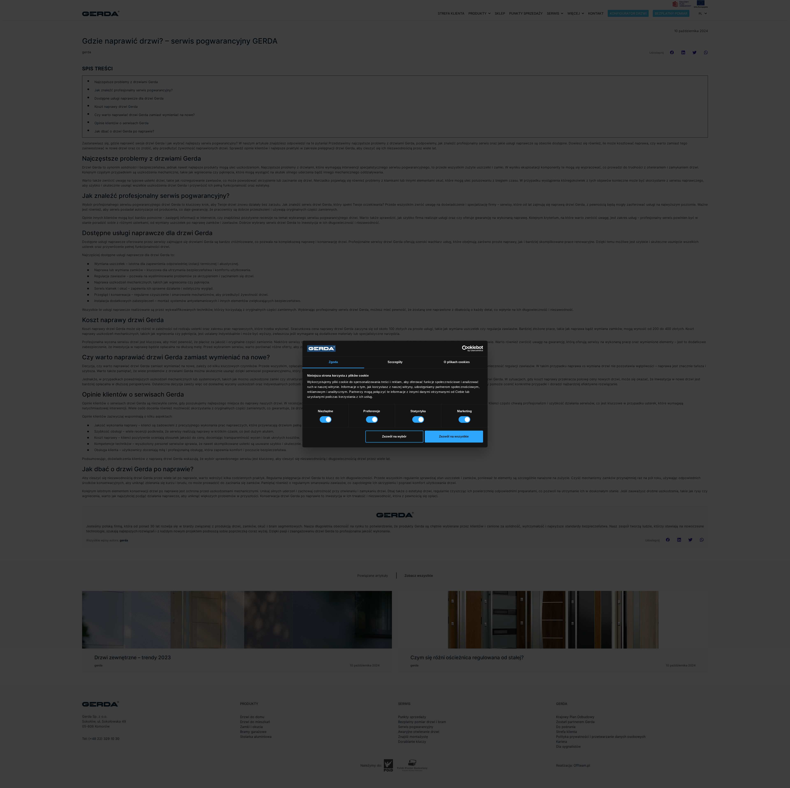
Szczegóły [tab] (395, 362)
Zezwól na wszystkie (454, 436)
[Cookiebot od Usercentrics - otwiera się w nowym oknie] (465, 348)
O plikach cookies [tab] (457, 362)
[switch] (372, 419)
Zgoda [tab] (333, 362)
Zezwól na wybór (394, 436)
